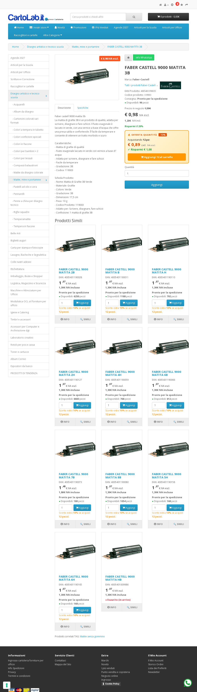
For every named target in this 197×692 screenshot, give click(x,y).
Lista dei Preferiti (157, 668)
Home (20, 27)
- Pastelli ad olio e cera (24, 186)
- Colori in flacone (21, 144)
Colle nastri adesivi (21, 262)
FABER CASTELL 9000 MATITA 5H (166, 475)
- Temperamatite (21, 219)
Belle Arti (15, 233)
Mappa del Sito (63, 664)
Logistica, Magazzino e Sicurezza (28, 283)
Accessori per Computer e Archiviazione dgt (25, 328)
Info (66, 319)
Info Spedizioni (16, 668)
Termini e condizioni (19, 676)
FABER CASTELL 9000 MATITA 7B (73, 475)
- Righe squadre (20, 212)
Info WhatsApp (143, 57)
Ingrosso (106, 679)
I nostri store (39, 27)
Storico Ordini (155, 664)
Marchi (105, 660)
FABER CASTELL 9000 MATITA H (166, 270)
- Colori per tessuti (22, 158)
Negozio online (109, 676)
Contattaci (60, 660)
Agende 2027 (121, 27)
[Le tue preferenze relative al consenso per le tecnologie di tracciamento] (6, 685)
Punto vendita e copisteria (115, 672)
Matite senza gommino (92, 636)
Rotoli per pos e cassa (23, 344)
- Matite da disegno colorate (27, 172)
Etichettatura (17, 269)
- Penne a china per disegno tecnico (27, 203)
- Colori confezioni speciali (26, 137)
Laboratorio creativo (22, 337)
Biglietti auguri (18, 240)
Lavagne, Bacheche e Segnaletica (28, 254)
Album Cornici (18, 359)
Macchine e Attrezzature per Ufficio (26, 292)
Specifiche (82, 107)
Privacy (12, 672)
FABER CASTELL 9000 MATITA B (120, 270)
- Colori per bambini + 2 (24, 151)
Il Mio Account (155, 660)
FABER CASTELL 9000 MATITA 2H (73, 373)
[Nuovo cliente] (172, 5)
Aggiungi (156, 184)
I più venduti (108, 668)
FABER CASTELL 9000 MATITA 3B (125, 46)
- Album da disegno (22, 111)
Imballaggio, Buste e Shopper (27, 276)
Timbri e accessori (21, 319)
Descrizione (64, 107)
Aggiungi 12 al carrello (158, 157)
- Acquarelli (18, 104)
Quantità (129, 167)
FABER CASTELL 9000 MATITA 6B (166, 373)
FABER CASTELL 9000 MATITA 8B (120, 475)
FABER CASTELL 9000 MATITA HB (120, 578)
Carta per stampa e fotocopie (27, 247)
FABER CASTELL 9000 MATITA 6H (73, 578)
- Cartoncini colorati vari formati (24, 120)
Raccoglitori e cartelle (26, 35)
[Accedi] (166, 5)
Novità (61, 27)
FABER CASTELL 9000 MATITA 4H (120, 373)
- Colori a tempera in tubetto (27, 129)
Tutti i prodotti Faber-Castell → (142, 85)
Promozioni (79, 27)
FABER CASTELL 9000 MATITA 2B (73, 270)
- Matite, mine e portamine (26, 179)
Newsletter (154, 672)
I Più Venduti (101, 27)
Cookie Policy (112, 683)
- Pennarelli (17, 194)
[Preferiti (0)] (181, 5)
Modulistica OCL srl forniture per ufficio (28, 303)
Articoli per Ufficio (172, 27)
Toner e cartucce (20, 352)
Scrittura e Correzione (22, 79)
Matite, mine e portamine (85, 46)
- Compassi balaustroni (24, 165)
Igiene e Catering (20, 312)
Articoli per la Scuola (145, 27)
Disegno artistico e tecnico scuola (45, 46)
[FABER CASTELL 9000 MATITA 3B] (87, 77)
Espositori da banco (22, 366)
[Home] (160, 5)
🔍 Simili (85, 319)
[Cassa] (186, 5)
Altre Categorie (51, 35)
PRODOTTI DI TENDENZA (24, 373)
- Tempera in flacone (23, 226)
